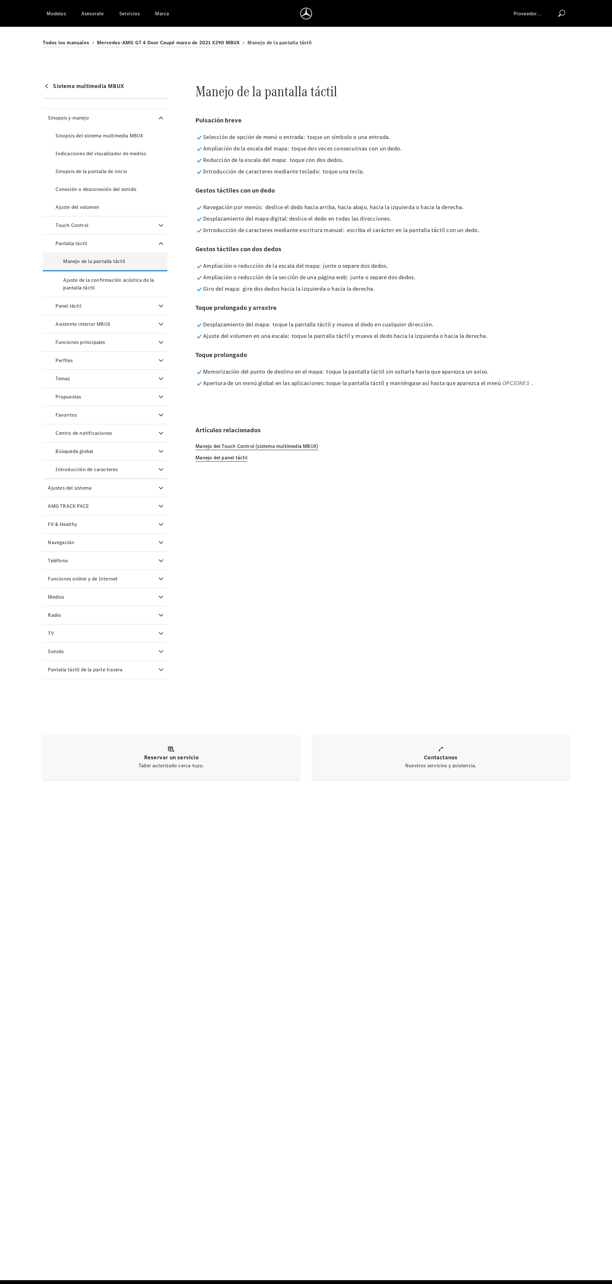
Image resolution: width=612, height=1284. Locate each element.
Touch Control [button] (71, 225)
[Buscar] (562, 13)
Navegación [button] (61, 542)
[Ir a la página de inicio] (306, 13)
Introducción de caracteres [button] (86, 469)
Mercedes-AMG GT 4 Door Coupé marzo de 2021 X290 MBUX (168, 42)
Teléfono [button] (58, 560)
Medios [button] (56, 597)
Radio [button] (54, 615)
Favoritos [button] (66, 415)
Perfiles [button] (64, 360)
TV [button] (51, 633)
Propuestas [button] (68, 396)
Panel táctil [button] (68, 306)
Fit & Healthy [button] (62, 524)
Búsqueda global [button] (74, 451)
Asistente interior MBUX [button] (82, 324)
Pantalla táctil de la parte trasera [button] (85, 669)
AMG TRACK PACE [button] (68, 506)
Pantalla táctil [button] (71, 243)
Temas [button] (62, 378)
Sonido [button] (56, 651)
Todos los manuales (66, 42)
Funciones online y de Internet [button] (83, 578)
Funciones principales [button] (80, 342)
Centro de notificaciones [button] (83, 433)
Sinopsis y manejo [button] (68, 117)
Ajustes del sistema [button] (69, 488)
